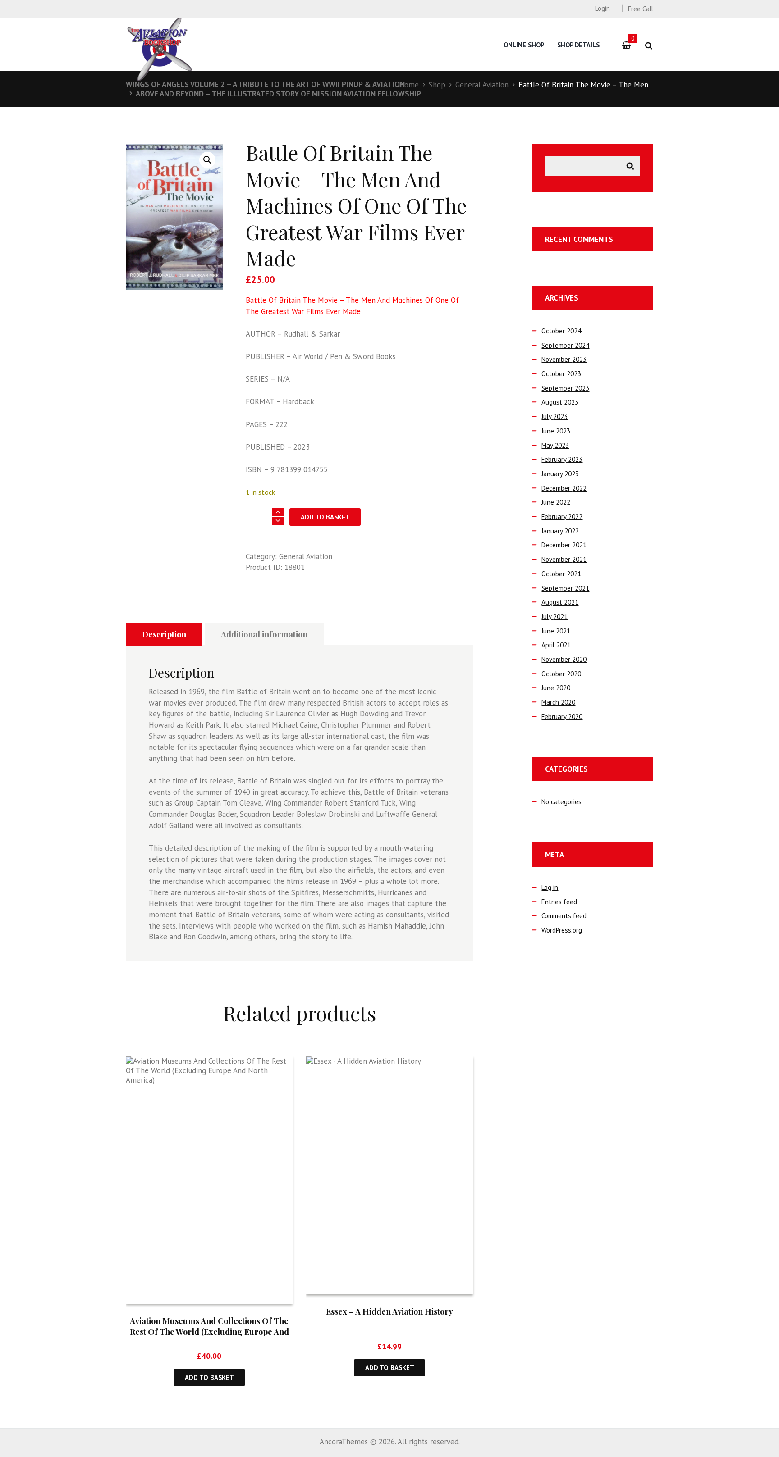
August (559, 402)
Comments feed (564, 915)
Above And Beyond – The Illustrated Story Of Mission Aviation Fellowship (278, 94)
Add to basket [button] (209, 1377)
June (555, 431)
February (561, 459)
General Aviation (482, 85)
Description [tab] (164, 634)
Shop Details (578, 45)
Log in (549, 887)
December (564, 488)
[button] (207, 160)
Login (602, 8)
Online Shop (524, 45)
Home (409, 85)
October (561, 331)
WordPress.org (561, 930)
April (556, 645)
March (558, 702)
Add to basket (325, 517)
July (554, 416)
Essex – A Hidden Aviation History (389, 1311)
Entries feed (559, 901)
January (560, 473)
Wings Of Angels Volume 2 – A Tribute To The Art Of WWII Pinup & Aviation (265, 84)
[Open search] (648, 46)
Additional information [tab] (264, 634)
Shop (437, 85)
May (555, 445)
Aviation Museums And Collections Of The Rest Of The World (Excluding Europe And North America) (209, 1332)
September (565, 345)
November (564, 359)
